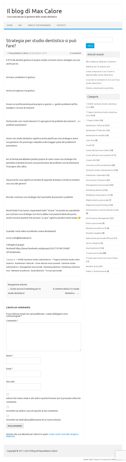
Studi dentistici (37, 270)
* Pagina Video (92, 120)
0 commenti (75, 53)
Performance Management (98, 218)
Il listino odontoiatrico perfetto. (100, 88)
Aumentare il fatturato (96, 130)
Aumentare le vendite (95, 135)
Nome (9, 355)
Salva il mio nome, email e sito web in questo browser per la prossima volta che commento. (43, 400)
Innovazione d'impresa (96, 180)
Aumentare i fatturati (24, 263)
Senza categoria (93, 243)
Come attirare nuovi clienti (97, 150)
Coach (88, 145)
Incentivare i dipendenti (96, 175)
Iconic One (88, 459)
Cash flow (90, 140)
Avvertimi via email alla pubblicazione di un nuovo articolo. (33, 420)
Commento (12, 320)
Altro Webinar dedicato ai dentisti (101, 62)
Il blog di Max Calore (34, 11)
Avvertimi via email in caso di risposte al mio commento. (32, 411)
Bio (20, 25)
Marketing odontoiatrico (97, 195)
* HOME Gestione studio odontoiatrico (33, 259)
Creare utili (91, 160)
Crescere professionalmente (98, 165)
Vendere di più (92, 266)
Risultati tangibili (93, 233)
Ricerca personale (94, 223)
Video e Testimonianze (39, 25)
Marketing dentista (52, 267)
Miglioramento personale (97, 200)
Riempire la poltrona (20, 270)
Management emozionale (31, 267)
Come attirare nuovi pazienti (47, 263)
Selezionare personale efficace (99, 238)
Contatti (61, 25)
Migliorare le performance (97, 205)
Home (9, 25)
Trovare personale (53, 270)
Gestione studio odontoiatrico (99, 170)
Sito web (10, 381)
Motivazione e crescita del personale (102, 210)
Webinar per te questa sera (98, 66)
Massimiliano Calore (18, 53)
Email (9, 369)
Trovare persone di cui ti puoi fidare (102, 258)
